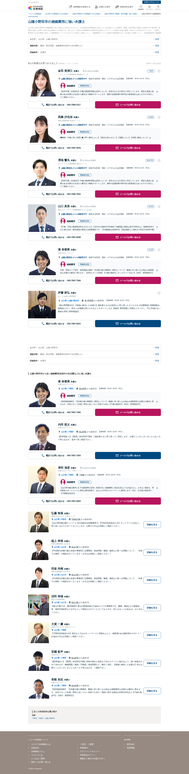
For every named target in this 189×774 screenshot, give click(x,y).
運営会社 (130, 744)
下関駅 (82, 475)
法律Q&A (35, 748)
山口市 (63, 547)
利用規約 (84, 748)
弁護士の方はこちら (151, 2)
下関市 (71, 389)
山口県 (64, 301)
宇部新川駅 (76, 519)
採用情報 (130, 748)
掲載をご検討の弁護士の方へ (92, 758)
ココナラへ (34, 2)
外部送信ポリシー (87, 755)
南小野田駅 (89, 300)
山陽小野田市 (67, 79)
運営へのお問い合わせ (41, 762)
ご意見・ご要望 (87, 744)
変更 (157, 39)
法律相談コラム (38, 751)
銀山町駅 (83, 389)
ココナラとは (37, 755)
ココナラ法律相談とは (41, 744)
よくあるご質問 (38, 758)
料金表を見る (84, 85)
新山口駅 (75, 547)
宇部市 (63, 519)
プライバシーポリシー (89, 751)
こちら (76, 63)
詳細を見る (152, 524)
